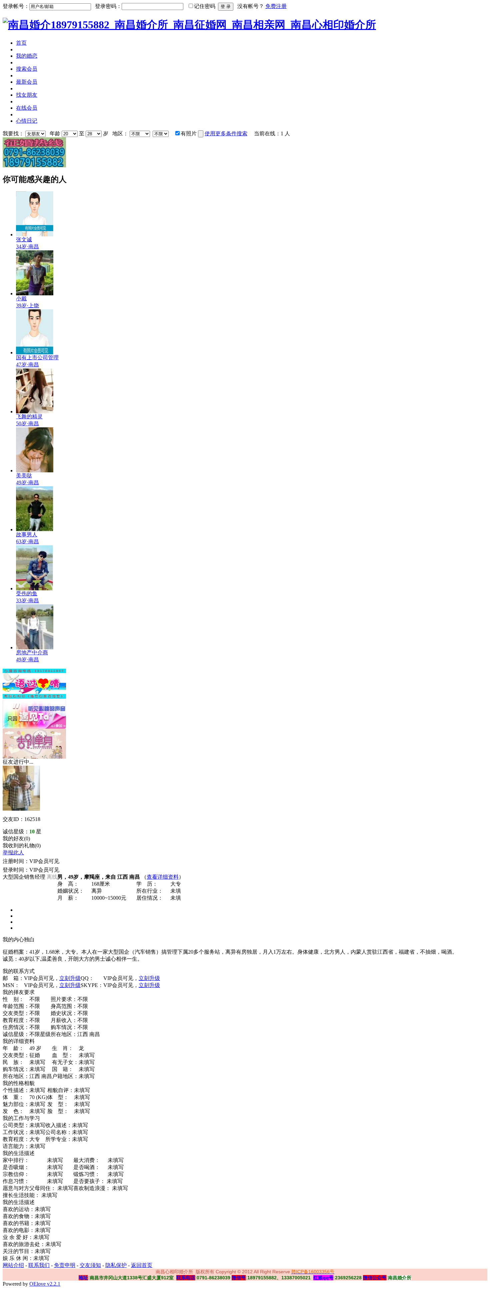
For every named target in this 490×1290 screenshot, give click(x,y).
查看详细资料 (163, 877)
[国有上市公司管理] (34, 352)
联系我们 (39, 1265)
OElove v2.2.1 (44, 1284)
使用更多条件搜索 (226, 133)
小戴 (21, 298)
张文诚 (24, 239)
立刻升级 (70, 978)
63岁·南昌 (27, 541)
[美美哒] (34, 470)
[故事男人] (34, 529)
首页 (21, 43)
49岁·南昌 (27, 482)
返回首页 (141, 1265)
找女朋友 (26, 95)
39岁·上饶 (27, 305)
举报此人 (13, 852)
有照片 (189, 133)
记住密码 (204, 6)
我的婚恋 (26, 56)
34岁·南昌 (27, 246)
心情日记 (26, 121)
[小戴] (34, 293)
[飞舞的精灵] (34, 411)
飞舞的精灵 (29, 416)
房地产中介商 (32, 652)
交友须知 (90, 1265)
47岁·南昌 (27, 364)
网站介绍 (13, 1265)
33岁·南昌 (27, 600)
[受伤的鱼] (34, 588)
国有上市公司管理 (37, 357)
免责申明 (64, 1265)
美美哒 (24, 475)
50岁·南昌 (27, 423)
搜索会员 (26, 69)
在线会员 (26, 108)
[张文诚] (34, 234)
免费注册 (276, 6)
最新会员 (26, 82)
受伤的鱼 (26, 593)
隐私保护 (116, 1265)
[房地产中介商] (34, 647)
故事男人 (26, 534)
